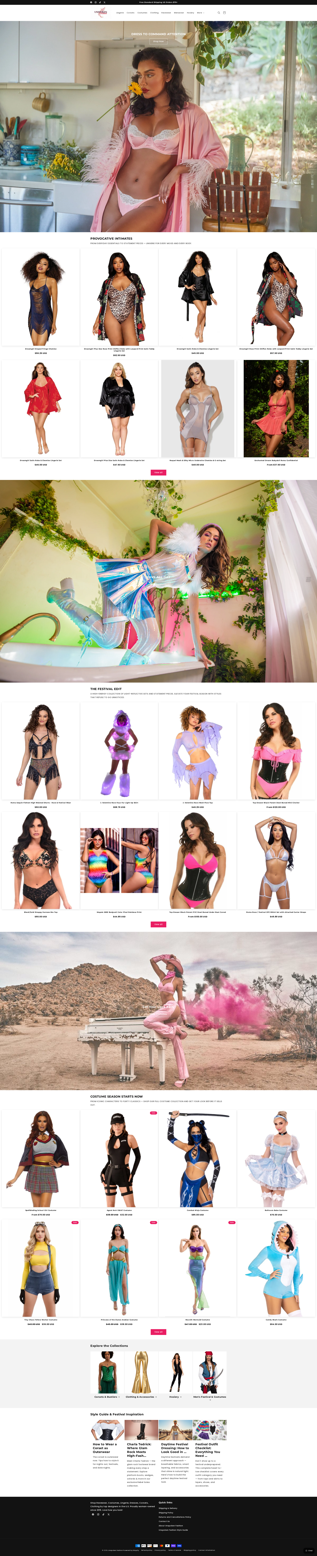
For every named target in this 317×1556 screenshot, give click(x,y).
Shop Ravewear (158, 584)
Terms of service (174, 1550)
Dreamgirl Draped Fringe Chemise (41, 349)
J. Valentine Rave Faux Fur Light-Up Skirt (119, 803)
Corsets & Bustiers (105, 1397)
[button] (200, 12)
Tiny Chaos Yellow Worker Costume (40, 1320)
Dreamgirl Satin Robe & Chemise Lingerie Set (198, 349)
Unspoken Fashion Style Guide (173, 1530)
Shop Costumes (158, 1014)
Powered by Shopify (131, 1550)
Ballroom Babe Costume (276, 1210)
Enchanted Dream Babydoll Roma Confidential (276, 460)
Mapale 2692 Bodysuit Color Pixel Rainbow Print (119, 912)
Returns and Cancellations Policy (175, 1517)
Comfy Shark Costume (276, 1320)
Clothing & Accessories (140, 1397)
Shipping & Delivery (168, 1508)
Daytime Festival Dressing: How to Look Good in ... (175, 1448)
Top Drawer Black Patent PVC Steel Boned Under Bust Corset (197, 912)
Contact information (206, 1550)
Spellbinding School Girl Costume (40, 1210)
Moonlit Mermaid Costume (197, 1320)
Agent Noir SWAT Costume (119, 1210)
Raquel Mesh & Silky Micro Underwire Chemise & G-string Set (198, 460)
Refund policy (146, 1550)
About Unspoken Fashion (171, 1525)
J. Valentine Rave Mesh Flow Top (198, 803)
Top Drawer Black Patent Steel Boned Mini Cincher (276, 803)
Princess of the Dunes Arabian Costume (119, 1320)
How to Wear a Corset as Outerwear (105, 1448)
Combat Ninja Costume (197, 1210)
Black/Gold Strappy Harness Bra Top (40, 912)
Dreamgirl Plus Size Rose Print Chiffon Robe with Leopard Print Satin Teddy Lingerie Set (119, 350)
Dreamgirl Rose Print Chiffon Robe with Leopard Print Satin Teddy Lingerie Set (276, 349)
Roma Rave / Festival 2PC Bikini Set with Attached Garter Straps (276, 912)
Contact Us (164, 1521)
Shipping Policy (166, 1512)
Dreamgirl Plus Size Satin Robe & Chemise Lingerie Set (119, 460)
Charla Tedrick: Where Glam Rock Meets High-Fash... (139, 1450)
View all (158, 472)
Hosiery (174, 1397)
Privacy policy (160, 1550)
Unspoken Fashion (115, 1550)
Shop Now (158, 41)
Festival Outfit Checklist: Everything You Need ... (207, 1450)
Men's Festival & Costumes (209, 1397)
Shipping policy (190, 1550)
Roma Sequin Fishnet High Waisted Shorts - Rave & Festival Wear (41, 803)
